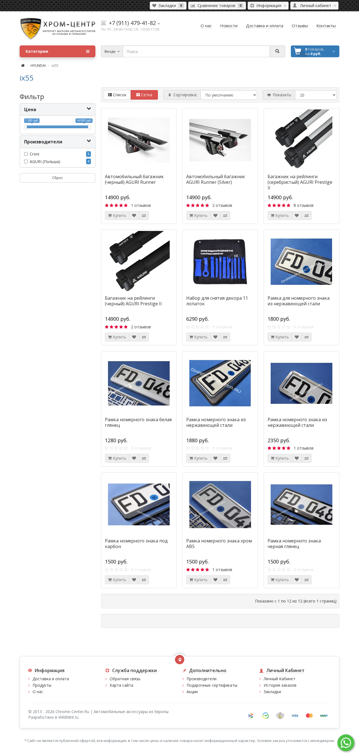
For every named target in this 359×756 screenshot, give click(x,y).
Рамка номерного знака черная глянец (294, 543)
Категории (37, 51)
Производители (202, 678)
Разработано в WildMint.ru (53, 717)
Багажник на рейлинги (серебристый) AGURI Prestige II (300, 182)
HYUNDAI (38, 65)
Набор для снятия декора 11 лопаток (217, 300)
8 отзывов (304, 205)
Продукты (42, 685)
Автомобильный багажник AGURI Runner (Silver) (215, 179)
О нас (38, 691)
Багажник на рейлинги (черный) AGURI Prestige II (133, 300)
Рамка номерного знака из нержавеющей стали (216, 422)
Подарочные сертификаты (212, 685)
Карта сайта (121, 685)
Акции (192, 691)
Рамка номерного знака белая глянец (138, 422)
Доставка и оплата (51, 678)
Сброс (57, 177)
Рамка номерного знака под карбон (136, 543)
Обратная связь (125, 678)
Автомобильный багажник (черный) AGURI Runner (134, 179)
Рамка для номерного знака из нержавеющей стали (299, 300)
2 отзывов (222, 205)
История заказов (280, 685)
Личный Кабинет (279, 678)
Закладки (272, 691)
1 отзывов (141, 205)
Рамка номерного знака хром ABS (219, 543)
